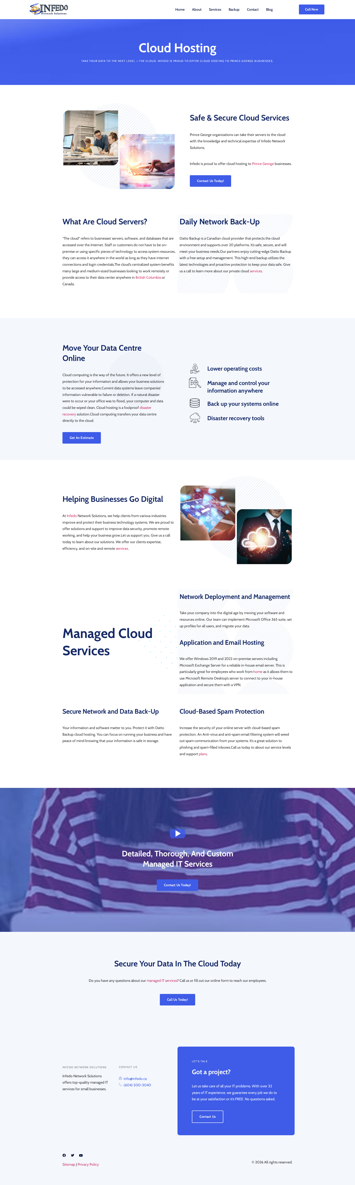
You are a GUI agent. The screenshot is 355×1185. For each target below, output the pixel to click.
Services (215, 9)
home (257, 671)
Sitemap (68, 1164)
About (197, 9)
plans (203, 754)
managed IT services (162, 980)
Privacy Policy (88, 1164)
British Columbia (148, 277)
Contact (253, 9)
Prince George (242, 61)
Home (180, 9)
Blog (269, 9)
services (256, 271)
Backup (234, 9)
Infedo (72, 516)
